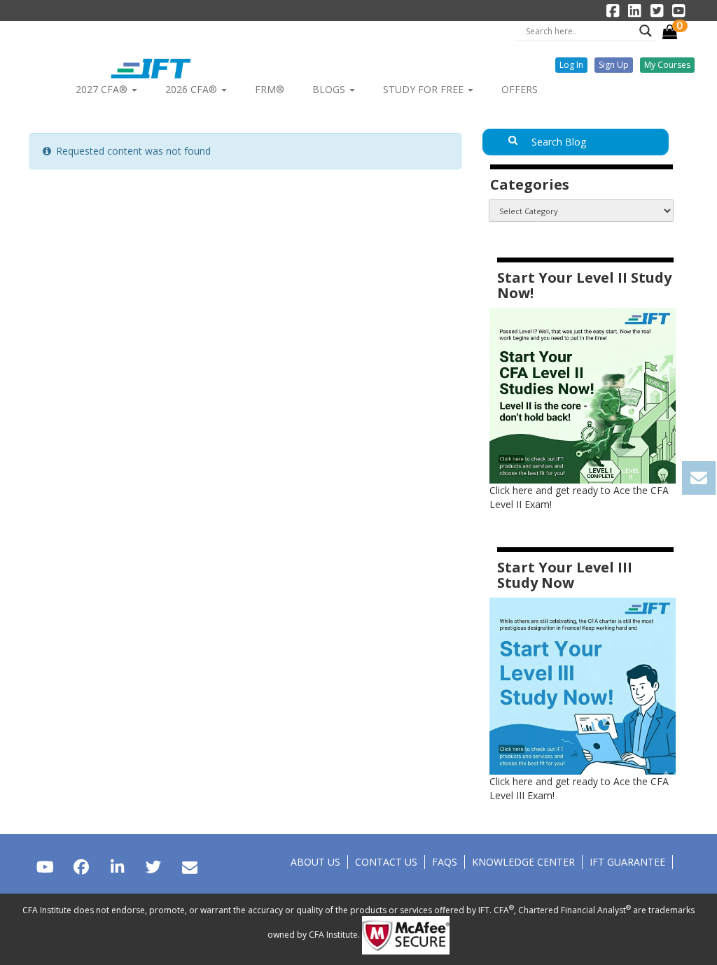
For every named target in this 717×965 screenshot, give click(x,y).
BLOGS (330, 89)
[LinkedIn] (117, 867)
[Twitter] (153, 867)
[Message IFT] (189, 867)
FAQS (444, 861)
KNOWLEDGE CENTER (523, 861)
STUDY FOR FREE (424, 89)
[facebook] (81, 867)
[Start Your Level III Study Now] (582, 684)
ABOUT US (315, 861)
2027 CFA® (103, 89)
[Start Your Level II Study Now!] (582, 395)
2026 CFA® (192, 89)
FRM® (269, 89)
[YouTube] (45, 867)
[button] (571, 65)
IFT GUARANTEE (627, 861)
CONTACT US (386, 861)
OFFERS (519, 89)
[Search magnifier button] (645, 31)
